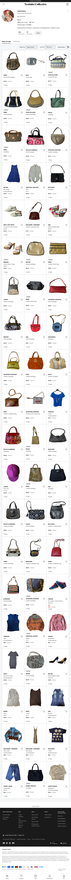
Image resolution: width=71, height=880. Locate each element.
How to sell (35, 815)
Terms (28, 839)
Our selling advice (35, 818)
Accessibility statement (9, 839)
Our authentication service (22, 821)
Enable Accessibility (35, 1)
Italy (32, 869)
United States (18, 869)
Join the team (62, 824)
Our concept (6, 815)
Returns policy (20, 826)
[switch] (67, 47)
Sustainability (61, 818)
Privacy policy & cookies (38, 839)
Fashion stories (62, 826)
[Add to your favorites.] (22, 75)
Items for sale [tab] (6, 41)
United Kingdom (10, 869)
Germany (24, 869)
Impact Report (62, 821)
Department (30, 47)
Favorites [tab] (16, 41)
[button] (67, 4)
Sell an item (35, 822)
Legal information (21, 839)
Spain (29, 869)
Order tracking (20, 815)
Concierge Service (6, 818)
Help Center (48, 815)
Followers (21, 33)
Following (29, 33)
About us (60, 816)
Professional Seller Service (35, 825)
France (3, 869)
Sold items (61, 47)
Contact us (48, 817)
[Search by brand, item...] (3, 4)
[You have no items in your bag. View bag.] (67, 4)
